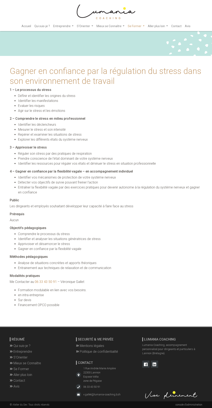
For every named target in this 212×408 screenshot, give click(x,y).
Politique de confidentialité (98, 352)
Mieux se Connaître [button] (109, 26)
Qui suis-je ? (42, 26)
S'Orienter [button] (84, 26)
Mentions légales (91, 346)
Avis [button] (16, 386)
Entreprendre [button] (62, 26)
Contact (176, 26)
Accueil (26, 26)
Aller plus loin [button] (157, 26)
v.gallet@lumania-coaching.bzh (101, 394)
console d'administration (189, 404)
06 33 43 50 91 (91, 386)
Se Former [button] (135, 26)
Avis (187, 26)
